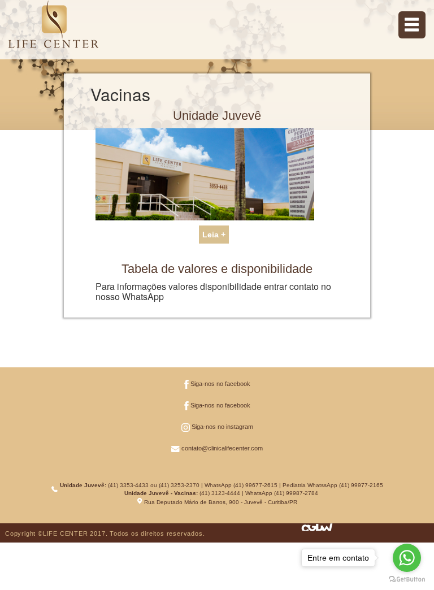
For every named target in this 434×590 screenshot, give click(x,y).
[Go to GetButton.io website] (407, 579)
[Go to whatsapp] (407, 558)
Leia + (213, 234)
